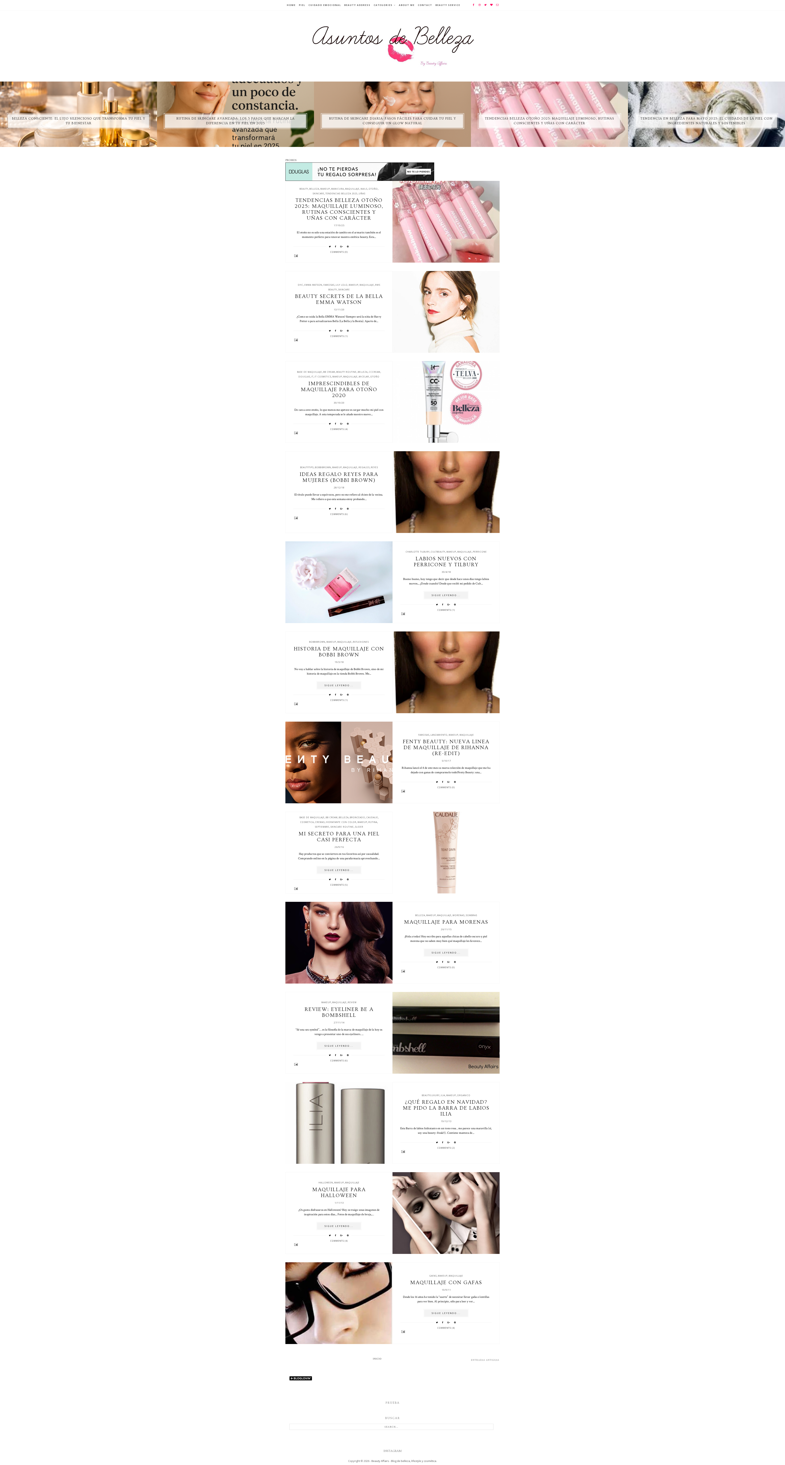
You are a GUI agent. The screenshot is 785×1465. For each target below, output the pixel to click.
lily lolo (342, 284)
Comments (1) (339, 336)
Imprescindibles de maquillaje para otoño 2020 (339, 389)
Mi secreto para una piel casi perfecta (339, 837)
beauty (303, 188)
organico (463, 1095)
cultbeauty (438, 551)
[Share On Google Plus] (341, 246)
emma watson (313, 284)
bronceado (357, 817)
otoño (373, 188)
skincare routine (342, 826)
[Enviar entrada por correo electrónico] (339, 255)
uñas (362, 193)
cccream (374, 371)
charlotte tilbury (418, 551)
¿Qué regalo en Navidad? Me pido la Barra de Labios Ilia (446, 1108)
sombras (471, 915)
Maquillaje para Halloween (339, 1193)
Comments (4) (339, 429)
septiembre (322, 826)
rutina (372, 822)
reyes (374, 467)
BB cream (329, 371)
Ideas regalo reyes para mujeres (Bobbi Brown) (339, 477)
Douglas (304, 376)
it (312, 376)
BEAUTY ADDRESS (357, 5)
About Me (407, 5)
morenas (458, 915)
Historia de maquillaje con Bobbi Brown (339, 652)
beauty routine (346, 371)
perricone (480, 551)
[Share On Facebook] (335, 246)
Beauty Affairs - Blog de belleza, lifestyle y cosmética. (404, 1461)
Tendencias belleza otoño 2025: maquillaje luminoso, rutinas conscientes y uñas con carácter (339, 209)
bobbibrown (323, 467)
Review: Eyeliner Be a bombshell (339, 1012)
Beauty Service (447, 5)
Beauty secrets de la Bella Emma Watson (339, 299)
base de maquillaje (309, 371)
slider (359, 826)
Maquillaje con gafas (446, 1283)
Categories (383, 5)
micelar (364, 376)
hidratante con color (341, 822)
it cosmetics (323, 376)
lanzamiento (439, 734)
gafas (433, 1275)
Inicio (377, 1358)
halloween (325, 1182)
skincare (318, 193)
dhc (300, 284)
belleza (314, 188)
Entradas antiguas (485, 1360)
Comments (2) (446, 1147)
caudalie (372, 817)
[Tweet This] (330, 246)
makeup (325, 188)
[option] (78, 114)
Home (291, 5)
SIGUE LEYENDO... (446, 595)
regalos (364, 467)
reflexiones (361, 641)
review (352, 1002)
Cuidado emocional (324, 5)
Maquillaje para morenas (446, 922)
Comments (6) (339, 514)
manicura (337, 188)
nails (364, 188)
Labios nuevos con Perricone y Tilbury (446, 562)
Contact (425, 5)
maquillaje (352, 188)
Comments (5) (339, 884)
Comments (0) (339, 252)
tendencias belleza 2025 (341, 193)
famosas (328, 284)
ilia (443, 1095)
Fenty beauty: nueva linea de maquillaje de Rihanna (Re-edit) (446, 748)
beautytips (307, 467)
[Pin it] (348, 246)
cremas (320, 822)
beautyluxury (431, 1095)
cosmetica (307, 822)
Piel (302, 5)
